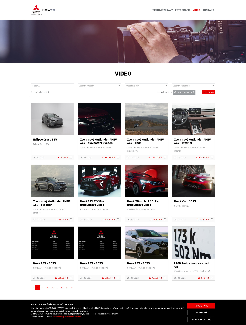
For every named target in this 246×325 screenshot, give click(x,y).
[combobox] (99, 85)
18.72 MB (157, 219)
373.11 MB (204, 157)
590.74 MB (110, 278)
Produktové (132, 151)
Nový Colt (131, 209)
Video (196, 10)
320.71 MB (110, 219)
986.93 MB (63, 219)
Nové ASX (37, 268)
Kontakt (208, 10)
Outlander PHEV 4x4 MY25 (92, 147)
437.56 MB (157, 278)
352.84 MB (110, 157)
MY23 (186, 206)
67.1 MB (205, 278)
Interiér (177, 151)
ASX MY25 (84, 209)
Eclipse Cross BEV (41, 144)
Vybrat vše (166, 92)
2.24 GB (64, 157)
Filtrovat (210, 92)
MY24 (140, 209)
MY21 (195, 271)
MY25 (108, 147)
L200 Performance (182, 271)
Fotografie (182, 10)
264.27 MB (157, 157)
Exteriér (36, 212)
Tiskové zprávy (162, 10)
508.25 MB (63, 278)
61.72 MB (204, 219)
